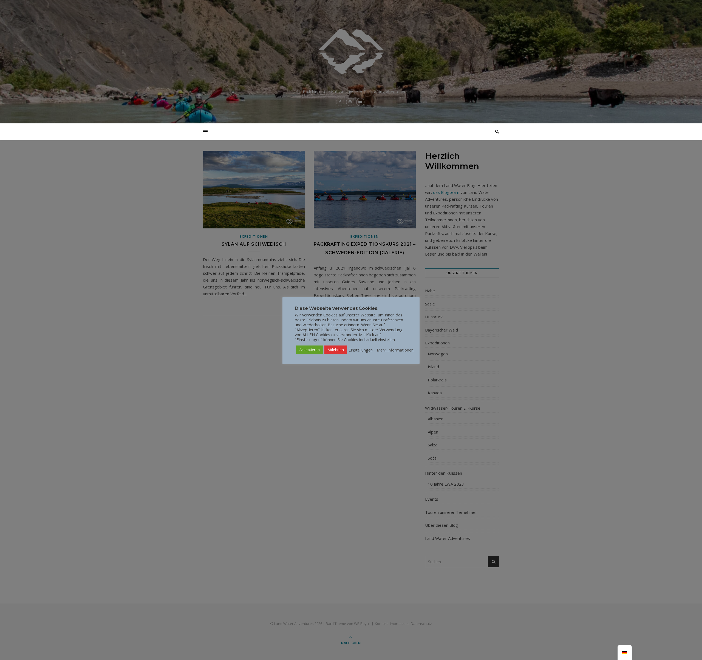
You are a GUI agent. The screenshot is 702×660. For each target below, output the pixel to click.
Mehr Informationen (395, 349)
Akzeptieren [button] (309, 349)
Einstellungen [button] (361, 349)
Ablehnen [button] (336, 349)
